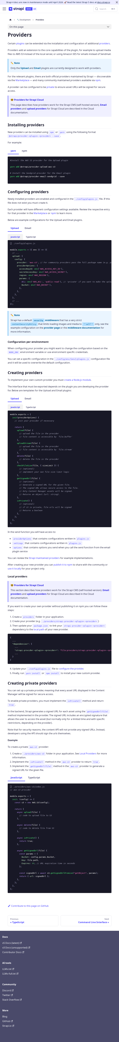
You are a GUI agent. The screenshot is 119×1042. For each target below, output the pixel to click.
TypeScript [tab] (31, 237)
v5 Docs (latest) (10, 943)
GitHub (6, 1021)
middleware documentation (84, 327)
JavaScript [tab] (15, 237)
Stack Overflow (10, 999)
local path (39, 629)
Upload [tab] (15, 228)
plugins (20, 43)
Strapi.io (6, 1025)
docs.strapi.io (103, 2)
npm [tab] (24, 150)
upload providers (36, 108)
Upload (24, 68)
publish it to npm (63, 564)
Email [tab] (28, 228)
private (50, 87)
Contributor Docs (11, 952)
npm (97, 80)
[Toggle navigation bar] (4, 8)
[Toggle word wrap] (102, 248)
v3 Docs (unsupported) (14, 947)
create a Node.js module (77, 379)
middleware (46, 320)
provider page (52, 327)
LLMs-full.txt (9, 973)
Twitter (6, 995)
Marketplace (22, 80)
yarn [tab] (13, 150)
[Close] (117, 2)
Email (37, 68)
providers (104, 43)
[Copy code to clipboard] (108, 160)
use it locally (14, 568)
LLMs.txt (6, 969)
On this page (16, 26)
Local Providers (88, 753)
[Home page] (10, 20)
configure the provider (71, 668)
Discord (6, 990)
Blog (4, 1016)
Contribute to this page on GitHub (30, 905)
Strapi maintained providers (44, 558)
